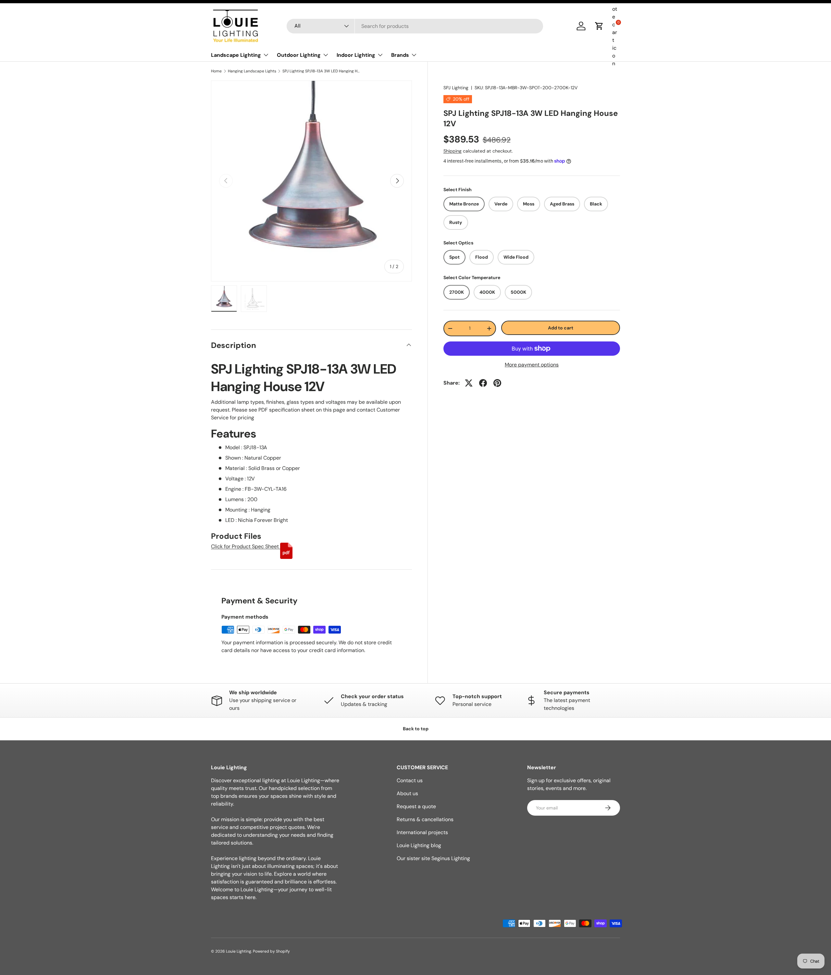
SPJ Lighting (455, 88)
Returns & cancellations (425, 819)
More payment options (532, 364)
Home (216, 71)
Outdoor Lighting (299, 55)
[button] (599, 26)
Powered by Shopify (271, 951)
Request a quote (416, 806)
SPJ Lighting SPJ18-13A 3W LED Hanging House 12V (321, 71)
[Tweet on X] (469, 383)
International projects (422, 832)
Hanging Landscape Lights (252, 71)
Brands (400, 55)
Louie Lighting (238, 951)
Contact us (410, 780)
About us (407, 793)
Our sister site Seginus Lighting (433, 858)
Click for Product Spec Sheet (245, 546)
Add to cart (560, 327)
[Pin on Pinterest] (497, 383)
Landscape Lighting (236, 55)
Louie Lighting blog (419, 845)
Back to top (415, 729)
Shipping (452, 151)
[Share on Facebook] (483, 383)
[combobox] (415, 26)
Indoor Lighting (356, 55)
